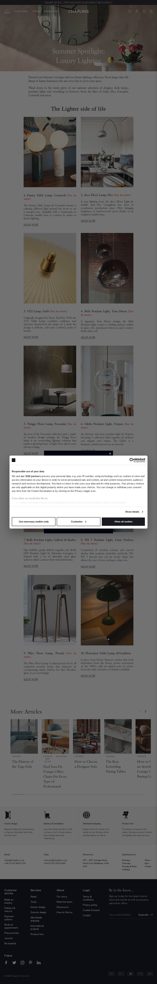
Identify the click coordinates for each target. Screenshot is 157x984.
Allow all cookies (123, 521)
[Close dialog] (110, 453)
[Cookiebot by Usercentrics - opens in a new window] (131, 460)
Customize (76, 521)
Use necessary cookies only (34, 521)
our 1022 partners (31, 476)
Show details (132, 511)
